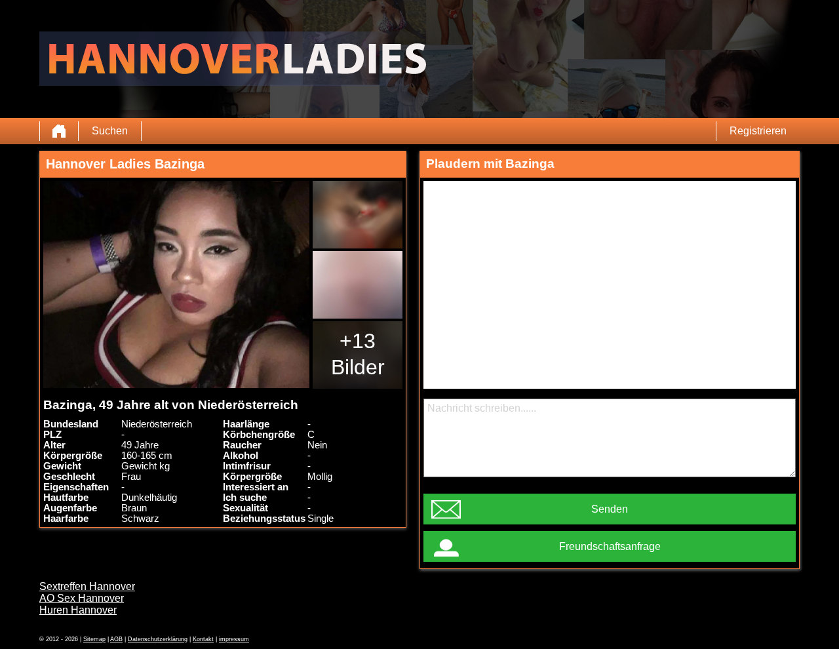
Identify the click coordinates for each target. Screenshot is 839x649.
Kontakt (203, 639)
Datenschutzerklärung (157, 639)
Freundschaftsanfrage (610, 546)
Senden (609, 509)
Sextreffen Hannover (87, 586)
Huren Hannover (78, 610)
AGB (116, 639)
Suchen (110, 130)
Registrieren (758, 130)
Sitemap (94, 639)
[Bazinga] (176, 284)
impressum (234, 639)
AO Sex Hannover (81, 598)
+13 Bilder (358, 354)
